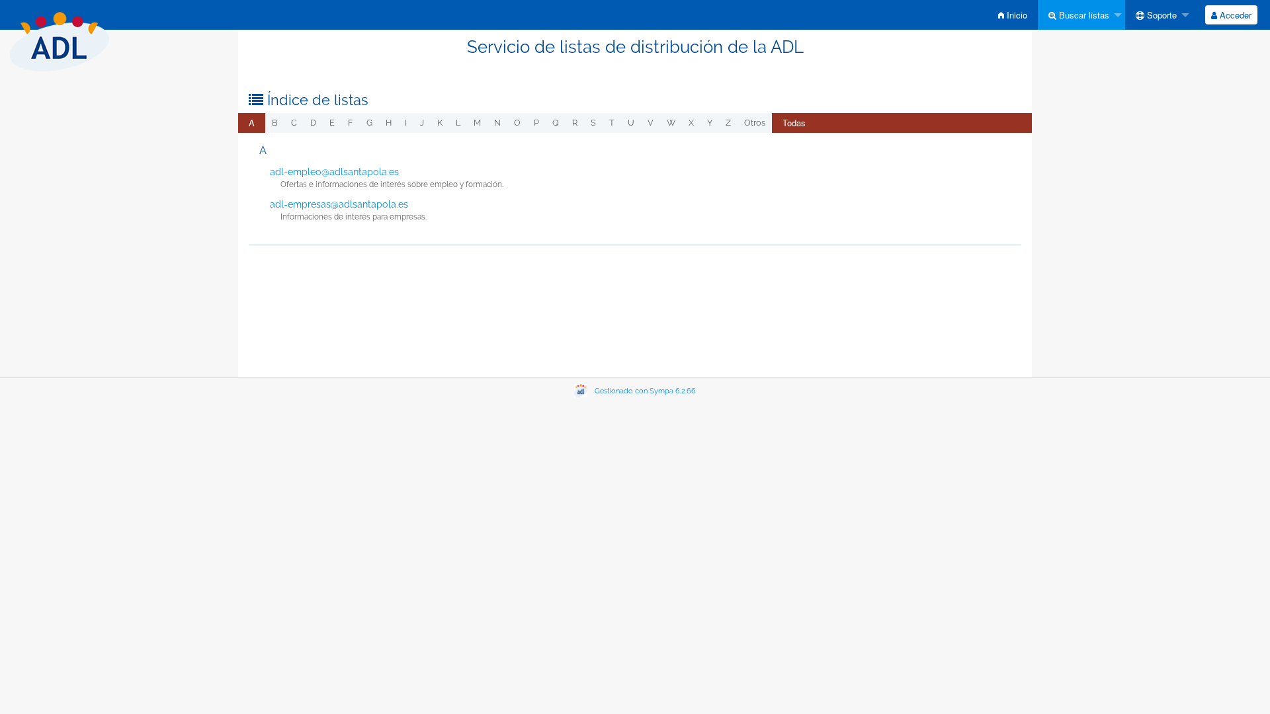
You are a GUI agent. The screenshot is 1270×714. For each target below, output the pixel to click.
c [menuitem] (294, 123)
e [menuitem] (332, 123)
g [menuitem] (369, 123)
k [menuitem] (440, 123)
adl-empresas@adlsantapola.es (339, 204)
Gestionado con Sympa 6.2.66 (645, 391)
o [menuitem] (517, 123)
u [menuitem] (631, 123)
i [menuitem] (406, 123)
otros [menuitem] (754, 123)
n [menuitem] (497, 123)
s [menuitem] (593, 123)
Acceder (1234, 15)
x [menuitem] (691, 123)
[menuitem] (1013, 15)
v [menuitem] (651, 123)
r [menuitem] (574, 123)
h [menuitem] (389, 123)
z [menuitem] (728, 123)
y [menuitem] (709, 123)
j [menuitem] (422, 123)
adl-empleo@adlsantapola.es (334, 172)
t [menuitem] (611, 123)
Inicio (1015, 15)
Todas (794, 122)
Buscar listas (1082, 15)
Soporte (1160, 15)
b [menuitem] (275, 123)
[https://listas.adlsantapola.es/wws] (59, 39)
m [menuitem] (477, 123)
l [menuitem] (458, 123)
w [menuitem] (671, 123)
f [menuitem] (350, 123)
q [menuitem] (555, 123)
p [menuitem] (536, 123)
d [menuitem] (313, 123)
